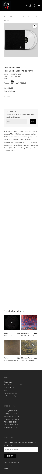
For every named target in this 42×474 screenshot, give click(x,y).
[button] (35, 26)
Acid (9, 91)
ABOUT (6, 468)
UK (11, 78)
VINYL (12, 83)
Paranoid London (16, 76)
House (13, 91)
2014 (12, 81)
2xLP (17, 83)
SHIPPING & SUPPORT (11, 462)
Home (5, 17)
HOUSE (12, 17)
